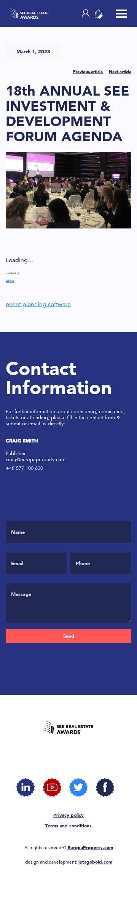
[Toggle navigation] (121, 14)
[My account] (85, 13)
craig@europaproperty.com (35, 459)
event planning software (38, 304)
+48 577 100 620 (24, 468)
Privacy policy (68, 815)
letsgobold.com (95, 862)
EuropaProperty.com (90, 847)
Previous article (88, 71)
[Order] (101, 14)
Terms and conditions (68, 825)
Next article (120, 71)
